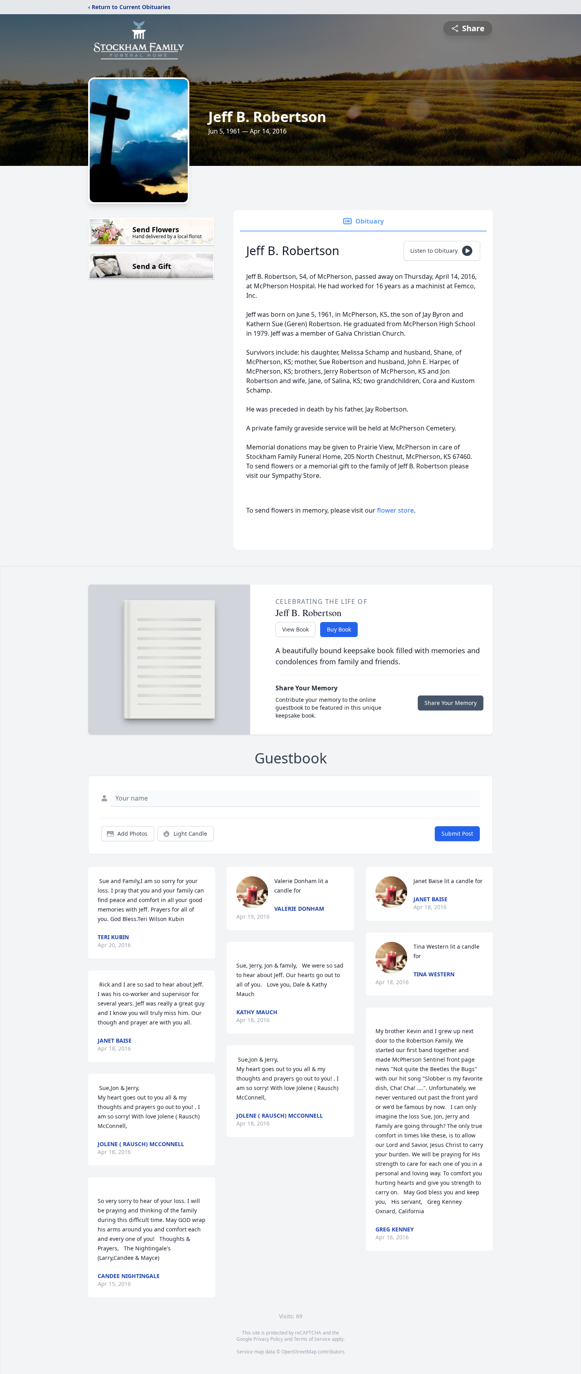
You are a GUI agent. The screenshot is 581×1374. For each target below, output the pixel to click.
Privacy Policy (268, 1339)
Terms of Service (312, 1339)
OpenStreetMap (299, 1351)
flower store (395, 510)
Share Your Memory (450, 703)
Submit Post (457, 833)
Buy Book (339, 629)
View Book (295, 629)
